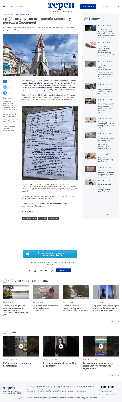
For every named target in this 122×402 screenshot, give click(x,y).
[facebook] (99, 6)
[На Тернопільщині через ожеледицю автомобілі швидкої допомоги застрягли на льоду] (90, 31)
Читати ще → (110, 215)
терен (9, 387)
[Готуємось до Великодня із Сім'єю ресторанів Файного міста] (90, 122)
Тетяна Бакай (24, 14)
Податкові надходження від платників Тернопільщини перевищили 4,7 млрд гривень (106, 51)
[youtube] (107, 6)
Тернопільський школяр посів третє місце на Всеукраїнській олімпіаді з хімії (105, 188)
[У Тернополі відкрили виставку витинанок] (90, 157)
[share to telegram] (8, 93)
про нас (101, 398)
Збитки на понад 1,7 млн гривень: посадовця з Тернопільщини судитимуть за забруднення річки (16, 310)
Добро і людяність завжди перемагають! (17, 364)
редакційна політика (51, 398)
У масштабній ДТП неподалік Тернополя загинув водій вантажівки (75, 308)
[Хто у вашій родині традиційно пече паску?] (61, 346)
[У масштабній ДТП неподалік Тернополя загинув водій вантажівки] (76, 292)
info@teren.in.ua (107, 391)
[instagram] (103, 6)
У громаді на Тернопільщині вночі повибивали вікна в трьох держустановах (106, 308)
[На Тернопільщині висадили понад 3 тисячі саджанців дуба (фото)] (90, 89)
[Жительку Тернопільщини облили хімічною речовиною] (46, 292)
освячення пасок (29, 218)
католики (42, 218)
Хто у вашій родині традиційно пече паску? (60, 364)
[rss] (114, 6)
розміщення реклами (34, 398)
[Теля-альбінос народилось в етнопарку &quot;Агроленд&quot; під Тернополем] (101, 346)
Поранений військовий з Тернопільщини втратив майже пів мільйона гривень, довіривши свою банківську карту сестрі (105, 71)
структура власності (89, 398)
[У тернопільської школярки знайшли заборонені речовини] (90, 171)
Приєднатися (64, 270)
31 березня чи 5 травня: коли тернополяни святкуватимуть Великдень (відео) (10, 105)
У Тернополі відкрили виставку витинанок (105, 159)
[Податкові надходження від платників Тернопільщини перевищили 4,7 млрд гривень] (90, 49)
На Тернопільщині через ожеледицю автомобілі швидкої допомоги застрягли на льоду (106, 33)
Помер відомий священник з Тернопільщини (9, 128)
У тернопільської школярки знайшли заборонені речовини (106, 173)
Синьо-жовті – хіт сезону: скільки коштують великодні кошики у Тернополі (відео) (10, 118)
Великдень (53, 218)
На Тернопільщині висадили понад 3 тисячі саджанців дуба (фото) (105, 91)
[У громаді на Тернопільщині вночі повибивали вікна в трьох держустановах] (106, 292)
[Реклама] (50, 254)
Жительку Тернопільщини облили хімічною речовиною (45, 308)
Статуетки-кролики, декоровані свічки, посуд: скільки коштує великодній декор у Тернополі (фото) (106, 107)
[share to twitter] (8, 87)
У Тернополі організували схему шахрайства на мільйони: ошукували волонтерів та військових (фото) (106, 142)
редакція (21, 398)
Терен (61, 4)
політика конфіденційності (70, 398)
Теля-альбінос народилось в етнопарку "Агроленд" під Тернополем (98, 366)
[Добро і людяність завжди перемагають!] (21, 346)
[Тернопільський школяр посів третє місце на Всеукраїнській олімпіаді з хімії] (90, 186)
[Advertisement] (10, 161)
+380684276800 (106, 386)
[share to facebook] (8, 81)
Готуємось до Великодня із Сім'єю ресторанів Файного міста (106, 124)
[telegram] (110, 6)
